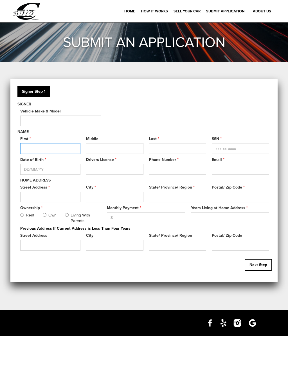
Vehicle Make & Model (40, 111)
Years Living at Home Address (219, 207)
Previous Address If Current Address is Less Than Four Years (75, 228)
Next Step (258, 264)
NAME (23, 131)
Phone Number (164, 159)
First (25, 138)
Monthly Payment (124, 207)
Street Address (35, 187)
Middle (92, 138)
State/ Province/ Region (172, 187)
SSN (217, 138)
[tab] (33, 91)
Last (154, 138)
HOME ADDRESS (35, 180)
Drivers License (101, 159)
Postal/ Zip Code (228, 187)
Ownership (31, 207)
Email (218, 159)
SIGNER (24, 104)
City (91, 187)
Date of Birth (33, 159)
